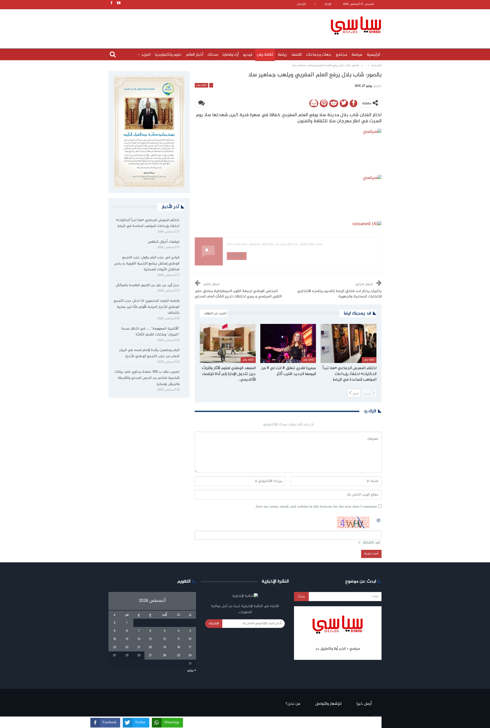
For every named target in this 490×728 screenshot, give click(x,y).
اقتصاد (296, 54)
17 (190, 647)
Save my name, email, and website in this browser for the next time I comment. (316, 507)
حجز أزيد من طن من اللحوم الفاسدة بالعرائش (147, 285)
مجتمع (341, 54)
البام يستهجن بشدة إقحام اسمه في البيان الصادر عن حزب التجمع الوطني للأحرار (149, 353)
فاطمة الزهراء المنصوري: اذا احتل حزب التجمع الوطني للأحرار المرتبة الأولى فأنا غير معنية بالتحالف (146, 307)
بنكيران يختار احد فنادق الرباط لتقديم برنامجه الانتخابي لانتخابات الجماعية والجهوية (339, 294)
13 (150, 639)
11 (179, 639)
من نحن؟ (293, 703)
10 (190, 639)
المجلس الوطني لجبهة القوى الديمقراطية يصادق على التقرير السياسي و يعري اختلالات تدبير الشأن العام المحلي (238, 294)
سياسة (356, 54)
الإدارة (328, 4)
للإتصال (301, 4)
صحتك (212, 54)
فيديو (247, 54)
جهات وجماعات (319, 54)
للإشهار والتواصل (328, 703)
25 (178, 655)
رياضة (282, 54)
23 (114, 647)
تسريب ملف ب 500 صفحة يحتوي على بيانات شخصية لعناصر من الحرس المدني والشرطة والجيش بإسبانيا (147, 378)
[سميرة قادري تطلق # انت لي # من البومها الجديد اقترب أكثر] (288, 343)
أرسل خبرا (364, 703)
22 (126, 647)
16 (114, 639)
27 (150, 655)
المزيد (146, 54)
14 (139, 639)
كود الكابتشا (371, 543)
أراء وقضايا (231, 54)
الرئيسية (373, 54)
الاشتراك (214, 623)
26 (164, 655)
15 (127, 639)
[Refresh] (379, 519)
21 (139, 647)
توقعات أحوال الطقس (163, 242)
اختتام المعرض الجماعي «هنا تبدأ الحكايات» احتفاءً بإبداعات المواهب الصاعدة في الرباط (147, 223)
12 (164, 639)
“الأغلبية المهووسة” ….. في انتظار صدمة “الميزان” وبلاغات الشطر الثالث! (150, 332)
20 (150, 647)
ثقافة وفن (265, 54)
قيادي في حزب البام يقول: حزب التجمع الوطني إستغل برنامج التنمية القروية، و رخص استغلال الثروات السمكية (146, 263)
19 (164, 647)
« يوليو (191, 670)
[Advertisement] (211, 24)
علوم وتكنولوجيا (168, 54)
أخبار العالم (194, 54)
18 (178, 647)
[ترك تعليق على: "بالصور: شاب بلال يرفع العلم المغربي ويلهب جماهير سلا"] (201, 104)
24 (190, 655)
